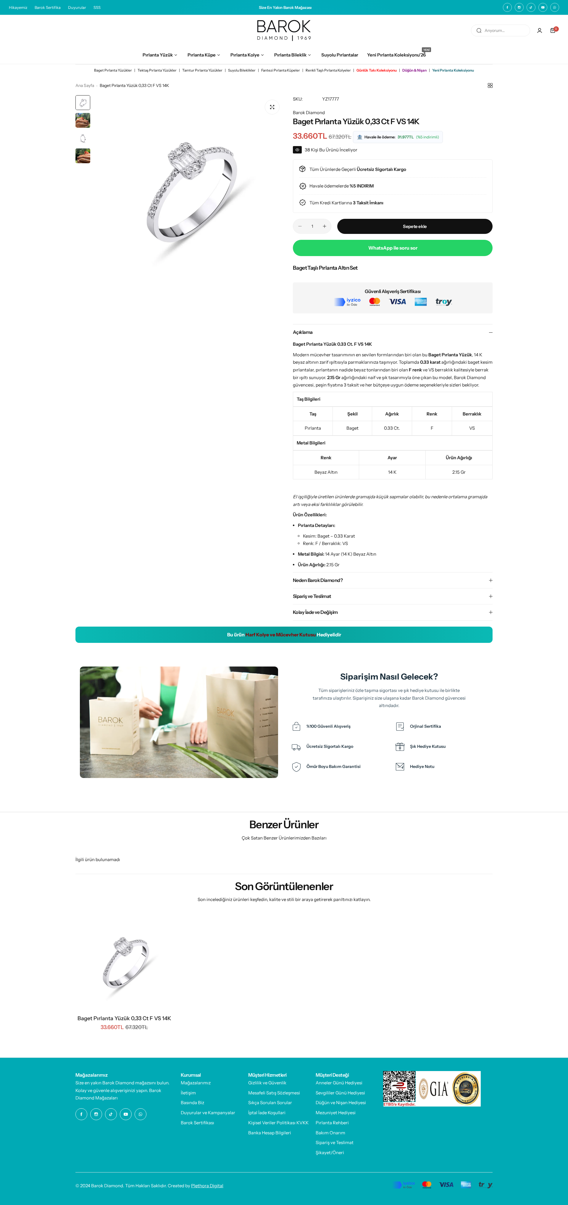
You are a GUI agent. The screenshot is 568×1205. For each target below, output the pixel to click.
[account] (539, 30)
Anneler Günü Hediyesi (339, 1083)
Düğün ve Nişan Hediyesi (341, 1102)
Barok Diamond (309, 112)
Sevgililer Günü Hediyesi (340, 1093)
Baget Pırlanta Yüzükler (113, 70)
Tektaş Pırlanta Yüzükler (157, 70)
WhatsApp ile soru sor (392, 248)
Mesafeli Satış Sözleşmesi (274, 1093)
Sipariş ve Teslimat (335, 1142)
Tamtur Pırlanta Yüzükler (202, 70)
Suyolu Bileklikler (242, 70)
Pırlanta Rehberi (332, 1122)
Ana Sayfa (84, 85)
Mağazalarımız (196, 1083)
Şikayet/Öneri (330, 1152)
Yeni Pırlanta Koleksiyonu (453, 70)
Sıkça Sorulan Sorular (270, 1102)
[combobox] (500, 30)
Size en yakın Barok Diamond (104, 1083)
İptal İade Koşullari (266, 1112)
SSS (97, 7)
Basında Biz (192, 1102)
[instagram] (519, 7)
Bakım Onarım (330, 1133)
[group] (188, 190)
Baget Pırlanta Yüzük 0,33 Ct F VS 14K (124, 1018)
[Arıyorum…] (478, 30)
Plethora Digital (207, 1185)
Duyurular (77, 7)
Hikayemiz (18, 7)
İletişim (188, 1093)
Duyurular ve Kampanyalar (208, 1112)
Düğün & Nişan (414, 70)
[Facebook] (507, 7)
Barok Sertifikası (197, 1122)
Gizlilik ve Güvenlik (267, 1083)
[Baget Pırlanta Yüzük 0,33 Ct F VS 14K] (124, 962)
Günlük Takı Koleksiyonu (376, 70)
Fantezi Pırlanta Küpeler (280, 70)
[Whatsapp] (554, 7)
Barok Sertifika (48, 7)
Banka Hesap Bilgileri (269, 1133)
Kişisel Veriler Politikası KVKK (278, 1122)
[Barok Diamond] (284, 30)
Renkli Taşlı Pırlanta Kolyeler (328, 70)
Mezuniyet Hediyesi (336, 1112)
